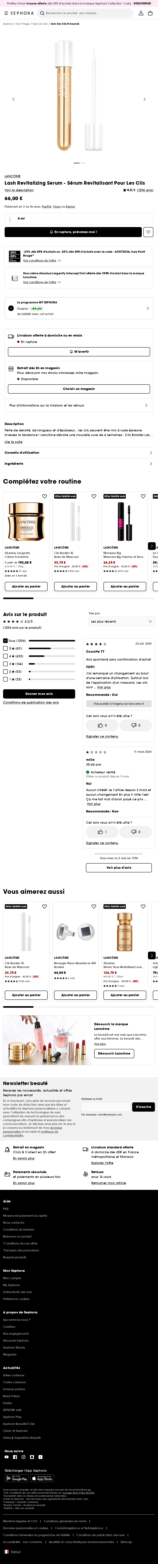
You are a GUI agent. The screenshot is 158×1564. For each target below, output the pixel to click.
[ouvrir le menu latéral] (6, 13)
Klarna (70, 206)
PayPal (46, 206)
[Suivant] (144, 99)
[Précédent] (13, 99)
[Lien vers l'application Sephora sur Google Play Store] (17, 1478)
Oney (57, 206)
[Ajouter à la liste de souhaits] (44, 496)
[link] (39, 694)
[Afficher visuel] (79, 96)
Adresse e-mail (91, 1099)
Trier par (94, 613)
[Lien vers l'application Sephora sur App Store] (42, 1478)
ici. (89, 1489)
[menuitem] (141, 13)
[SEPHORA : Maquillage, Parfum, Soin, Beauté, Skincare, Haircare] (22, 13)
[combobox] (122, 621)
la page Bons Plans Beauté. (78, 1492)
